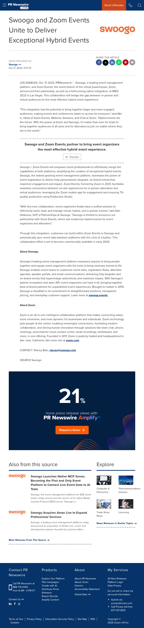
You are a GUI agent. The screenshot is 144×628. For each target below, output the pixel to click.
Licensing (124, 512)
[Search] (139, 5)
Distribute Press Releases (50, 591)
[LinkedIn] (10, 604)
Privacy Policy (34, 619)
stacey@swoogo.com (63, 350)
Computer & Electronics (103, 490)
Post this (74, 157)
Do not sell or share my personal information (120, 592)
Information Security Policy (59, 619)
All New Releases (117, 578)
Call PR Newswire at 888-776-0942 (23, 585)
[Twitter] (19, 604)
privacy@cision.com (121, 603)
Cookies (15, 622)
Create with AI (49, 585)
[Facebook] (14, 604)
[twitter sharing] (106, 63)
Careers (79, 585)
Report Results (50, 596)
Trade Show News (103, 514)
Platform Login (115, 582)
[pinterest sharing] (126, 62)
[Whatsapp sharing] (119, 62)
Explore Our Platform (53, 578)
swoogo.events (98, 295)
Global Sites (81, 594)
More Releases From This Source (27, 540)
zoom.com (72, 340)
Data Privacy (114, 585)
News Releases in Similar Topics (115, 523)
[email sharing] (132, 62)
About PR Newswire (85, 578)
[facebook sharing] (99, 62)
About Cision (82, 582)
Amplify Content (50, 600)
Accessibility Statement (87, 589)
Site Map (82, 619)
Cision (117, 622)
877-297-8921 (118, 610)
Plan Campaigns (50, 582)
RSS (93, 619)
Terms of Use (16, 619)
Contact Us (15, 599)
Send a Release (113, 5)
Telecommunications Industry (129, 490)
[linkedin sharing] (112, 62)
